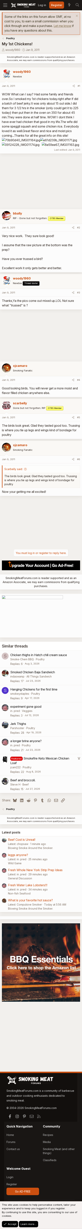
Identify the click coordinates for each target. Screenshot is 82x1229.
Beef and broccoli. (22, 780)
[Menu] (5, 5)
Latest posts (11, 832)
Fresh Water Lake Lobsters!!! (27, 885)
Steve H (15, 784)
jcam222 (15, 767)
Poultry (40, 659)
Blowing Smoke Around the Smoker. (30, 848)
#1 (79, 85)
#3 (78, 292)
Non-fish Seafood (19, 893)
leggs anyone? (18, 855)
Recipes (48, 1134)
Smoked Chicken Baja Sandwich (32, 672)
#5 (78, 417)
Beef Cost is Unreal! (21, 840)
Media (47, 1142)
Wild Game (15, 863)
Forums (10, 1142)
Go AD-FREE (23, 1191)
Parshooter (17, 728)
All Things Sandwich (39, 676)
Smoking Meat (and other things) (59, 1151)
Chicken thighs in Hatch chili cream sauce (38, 655)
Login (9, 1177)
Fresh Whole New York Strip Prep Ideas (35, 870)
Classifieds (49, 1160)
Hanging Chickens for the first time (33, 689)
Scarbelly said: (13, 469)
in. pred (15, 710)
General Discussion (20, 878)
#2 (78, 227)
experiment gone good (25, 706)
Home (10, 1134)
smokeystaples (19, 693)
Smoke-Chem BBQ (22, 659)
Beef (26, 784)
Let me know (62, 26)
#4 (78, 379)
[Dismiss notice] (76, 16)
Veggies (27, 710)
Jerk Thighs (18, 724)
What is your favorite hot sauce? (30, 900)
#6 (78, 459)
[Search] (77, 5)
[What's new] (69, 5)
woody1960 (12, 49)
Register (11, 1184)
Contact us (13, 1149)
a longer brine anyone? (26, 741)
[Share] (73, 86)
